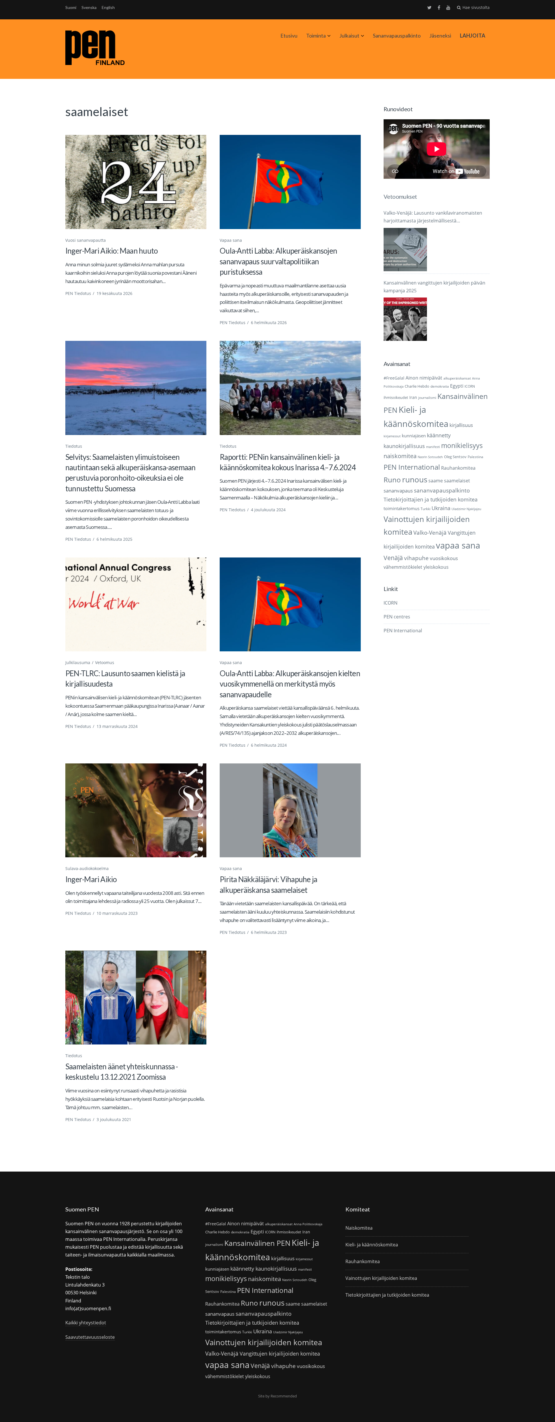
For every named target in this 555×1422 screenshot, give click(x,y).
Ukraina (441, 508)
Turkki (425, 508)
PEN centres (397, 617)
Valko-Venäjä (430, 532)
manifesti (433, 447)
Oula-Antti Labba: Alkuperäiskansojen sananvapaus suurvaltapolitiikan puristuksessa (278, 261)
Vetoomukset (400, 196)
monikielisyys (462, 445)
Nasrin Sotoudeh (430, 457)
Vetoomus (104, 662)
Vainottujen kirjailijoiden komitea (263, 1342)
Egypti (456, 385)
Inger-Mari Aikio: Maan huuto (111, 250)
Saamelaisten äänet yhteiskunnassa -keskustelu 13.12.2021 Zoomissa (121, 1071)
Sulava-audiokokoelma (87, 868)
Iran (413, 397)
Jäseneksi (440, 35)
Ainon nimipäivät (424, 378)
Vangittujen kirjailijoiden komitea (280, 1353)
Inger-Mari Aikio (91, 879)
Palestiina (475, 456)
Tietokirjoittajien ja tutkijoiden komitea (431, 499)
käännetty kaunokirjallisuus (263, 1268)
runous (414, 479)
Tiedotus (73, 446)
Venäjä (393, 558)
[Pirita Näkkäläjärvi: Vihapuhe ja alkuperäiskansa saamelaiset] (290, 810)
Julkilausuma (77, 662)
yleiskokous (436, 567)
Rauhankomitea (458, 468)
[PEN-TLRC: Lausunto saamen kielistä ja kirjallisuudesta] (135, 604)
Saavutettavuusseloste (90, 1337)
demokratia (439, 386)
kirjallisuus (461, 425)
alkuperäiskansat (457, 378)
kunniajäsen (414, 435)
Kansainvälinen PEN (257, 1243)
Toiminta (316, 35)
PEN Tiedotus (78, 293)
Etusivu (288, 35)
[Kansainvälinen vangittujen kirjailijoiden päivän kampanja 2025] (405, 319)
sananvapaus (398, 490)
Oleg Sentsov (455, 456)
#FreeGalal (394, 378)
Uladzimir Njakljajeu (466, 509)
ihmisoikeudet (396, 397)
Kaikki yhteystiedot (85, 1322)
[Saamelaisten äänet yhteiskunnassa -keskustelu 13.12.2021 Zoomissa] (135, 997)
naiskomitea (400, 456)
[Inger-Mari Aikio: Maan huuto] (135, 182)
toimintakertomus (401, 508)
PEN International (412, 467)
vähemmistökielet (403, 567)
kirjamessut (392, 436)
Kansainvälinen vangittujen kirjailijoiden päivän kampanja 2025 (434, 287)
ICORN (470, 386)
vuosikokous (444, 558)
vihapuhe (416, 558)
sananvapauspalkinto (442, 490)
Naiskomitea (359, 1228)
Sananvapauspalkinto (397, 35)
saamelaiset (457, 480)
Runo (392, 479)
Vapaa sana (231, 240)
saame (435, 480)
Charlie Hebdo (417, 386)
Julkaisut (349, 35)
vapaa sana (458, 545)
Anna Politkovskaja (308, 1224)
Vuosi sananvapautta (85, 240)
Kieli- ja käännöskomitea (371, 1244)
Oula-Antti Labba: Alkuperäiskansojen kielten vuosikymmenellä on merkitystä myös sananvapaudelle (290, 684)
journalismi (427, 397)
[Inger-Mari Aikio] (135, 810)
